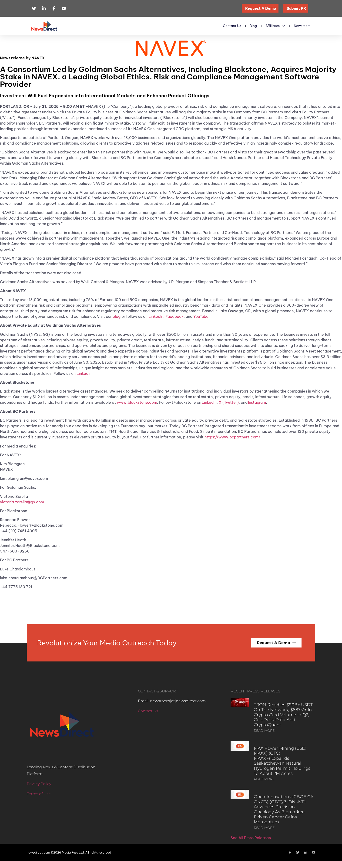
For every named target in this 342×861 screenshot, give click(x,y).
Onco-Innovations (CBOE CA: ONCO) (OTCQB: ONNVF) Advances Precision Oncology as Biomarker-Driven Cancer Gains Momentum (284, 809)
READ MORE (264, 731)
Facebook (174, 316)
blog (117, 316)
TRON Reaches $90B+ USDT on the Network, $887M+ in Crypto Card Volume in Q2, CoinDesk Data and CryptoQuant (283, 714)
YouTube (200, 316)
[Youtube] (313, 852)
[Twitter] (297, 852)
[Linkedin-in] (305, 852)
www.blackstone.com (137, 402)
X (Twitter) (228, 402)
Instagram (257, 402)
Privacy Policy (39, 784)
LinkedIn (155, 316)
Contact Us (232, 26)
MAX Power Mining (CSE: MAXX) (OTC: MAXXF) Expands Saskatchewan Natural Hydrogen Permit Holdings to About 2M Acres (282, 761)
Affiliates (272, 26)
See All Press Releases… (252, 837)
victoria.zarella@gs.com (22, 502)
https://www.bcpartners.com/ (232, 437)
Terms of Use (39, 794)
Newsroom (302, 26)
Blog (253, 26)
